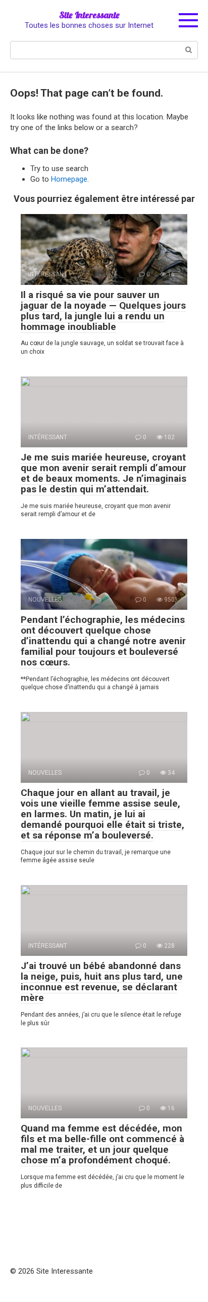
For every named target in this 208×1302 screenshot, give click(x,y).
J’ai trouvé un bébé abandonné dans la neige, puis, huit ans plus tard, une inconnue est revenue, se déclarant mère (102, 981)
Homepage (69, 179)
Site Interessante (89, 15)
